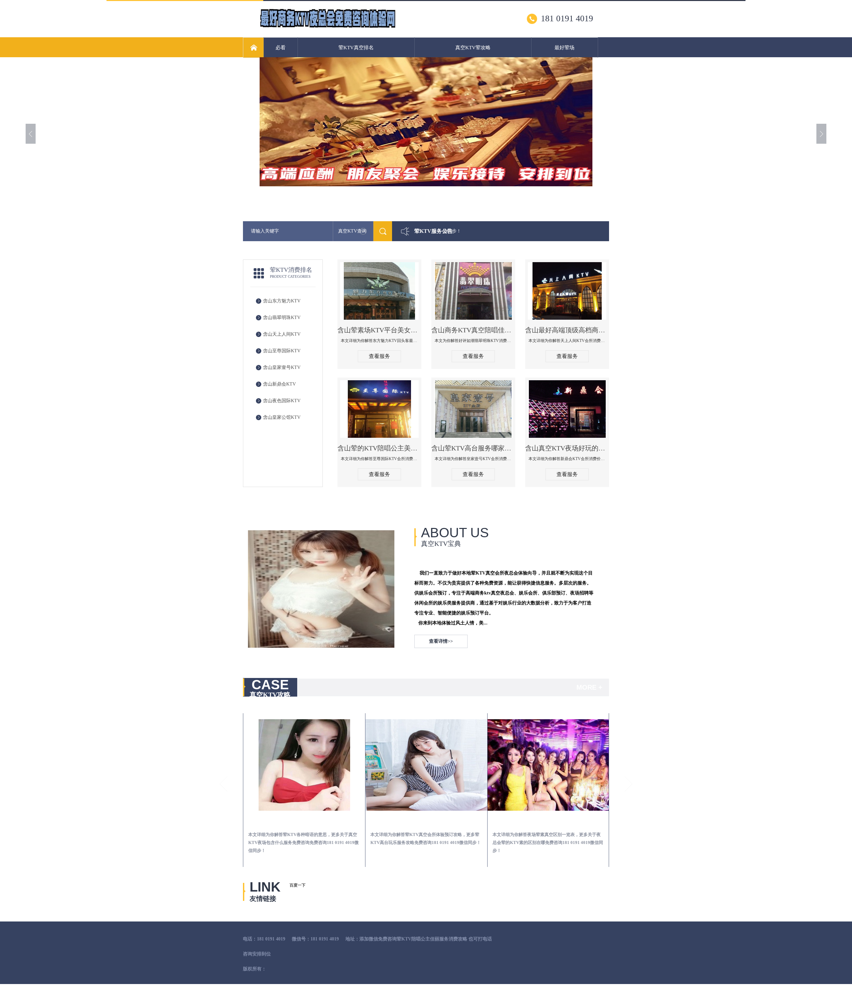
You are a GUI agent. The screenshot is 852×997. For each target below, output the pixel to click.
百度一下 (298, 885)
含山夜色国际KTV (282, 400)
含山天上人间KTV (282, 334)
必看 (281, 47)
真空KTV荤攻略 (473, 47)
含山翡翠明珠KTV (282, 317)
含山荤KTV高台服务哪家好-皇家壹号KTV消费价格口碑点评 (473, 448)
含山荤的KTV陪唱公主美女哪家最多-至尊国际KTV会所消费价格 (379, 448)
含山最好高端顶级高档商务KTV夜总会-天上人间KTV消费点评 (567, 330)
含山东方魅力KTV (282, 300)
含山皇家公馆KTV (282, 417)
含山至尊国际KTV (282, 350)
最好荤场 (564, 47)
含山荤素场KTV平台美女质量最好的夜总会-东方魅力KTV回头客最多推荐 (379, 330)
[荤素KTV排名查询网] (327, 27)
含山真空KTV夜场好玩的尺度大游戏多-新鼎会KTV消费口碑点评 (567, 448)
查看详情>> (441, 641)
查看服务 (379, 356)
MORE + (589, 687)
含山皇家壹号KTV (282, 367)
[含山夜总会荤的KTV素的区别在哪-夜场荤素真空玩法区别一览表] (548, 765)
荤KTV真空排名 (356, 47)
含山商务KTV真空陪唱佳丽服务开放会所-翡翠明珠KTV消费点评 (473, 330)
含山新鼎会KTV (279, 384)
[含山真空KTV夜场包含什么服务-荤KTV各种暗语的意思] (304, 765)
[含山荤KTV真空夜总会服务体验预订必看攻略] (426, 765)
